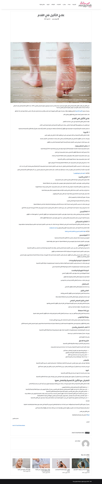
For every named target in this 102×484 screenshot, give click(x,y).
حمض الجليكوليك (53, 228)
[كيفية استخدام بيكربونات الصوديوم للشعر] (81, 463)
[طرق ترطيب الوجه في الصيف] (21, 463)
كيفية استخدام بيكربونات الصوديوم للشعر (81, 470)
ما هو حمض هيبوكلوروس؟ (79, 173)
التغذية (59, 4)
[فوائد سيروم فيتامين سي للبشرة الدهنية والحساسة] (41, 463)
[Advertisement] (51, 30)
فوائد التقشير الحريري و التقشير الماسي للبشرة (75, 231)
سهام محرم (54, 19)
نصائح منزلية (42, 4)
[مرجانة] (85, 4)
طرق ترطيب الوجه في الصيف (24, 469)
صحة (70, 4)
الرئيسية (74, 4)
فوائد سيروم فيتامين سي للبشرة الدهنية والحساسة (42, 470)
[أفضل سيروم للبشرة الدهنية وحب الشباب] (61, 463)
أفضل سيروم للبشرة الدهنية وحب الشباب (62, 470)
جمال (65, 4)
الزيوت (48, 4)
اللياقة (53, 4)
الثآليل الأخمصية (79, 111)
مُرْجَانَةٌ (88, 415)
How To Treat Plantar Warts (78, 432)
